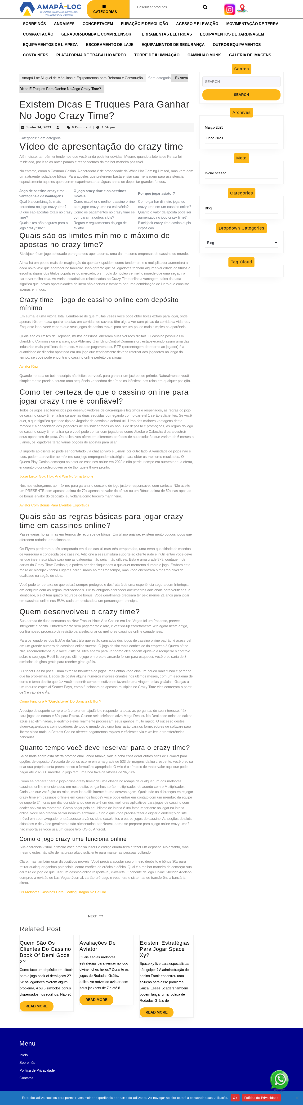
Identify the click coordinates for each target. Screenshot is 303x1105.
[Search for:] (241, 83)
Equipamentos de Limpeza (50, 45)
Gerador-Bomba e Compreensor (96, 34)
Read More (39, 1004)
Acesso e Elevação (197, 24)
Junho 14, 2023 (38, 127)
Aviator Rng (28, 366)
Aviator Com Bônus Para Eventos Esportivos (54, 505)
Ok (235, 1098)
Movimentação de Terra (252, 24)
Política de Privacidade (37, 1070)
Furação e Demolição (144, 24)
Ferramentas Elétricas (165, 34)
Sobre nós (34, 24)
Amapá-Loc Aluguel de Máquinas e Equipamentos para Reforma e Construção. (83, 78)
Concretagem (98, 24)
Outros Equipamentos (237, 45)
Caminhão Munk (204, 55)
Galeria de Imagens (250, 55)
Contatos (26, 1078)
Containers (35, 55)
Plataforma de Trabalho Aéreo (91, 55)
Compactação (38, 34)
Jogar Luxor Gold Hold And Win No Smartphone (56, 476)
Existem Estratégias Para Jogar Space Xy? (165, 949)
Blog (208, 208)
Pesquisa (204, 7)
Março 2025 (214, 127)
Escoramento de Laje (110, 45)
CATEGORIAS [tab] (105, 12)
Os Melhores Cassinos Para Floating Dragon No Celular (62, 892)
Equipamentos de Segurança (173, 45)
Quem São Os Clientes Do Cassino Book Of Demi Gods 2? (45, 952)
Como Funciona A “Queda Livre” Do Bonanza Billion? (60, 701)
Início (23, 1055)
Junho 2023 (214, 138)
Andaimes (64, 24)
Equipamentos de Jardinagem (232, 34)
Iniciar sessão (215, 173)
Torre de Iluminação (156, 55)
